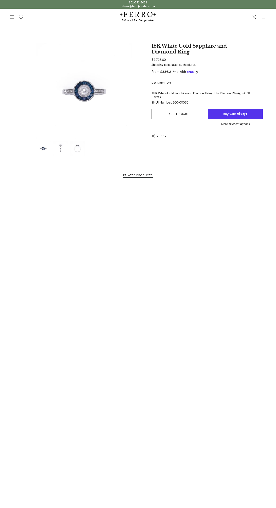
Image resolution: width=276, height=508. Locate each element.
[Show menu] (12, 17)
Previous (36, 91)
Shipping (157, 64)
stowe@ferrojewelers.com (138, 6)
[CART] (263, 17)
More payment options (235, 124)
